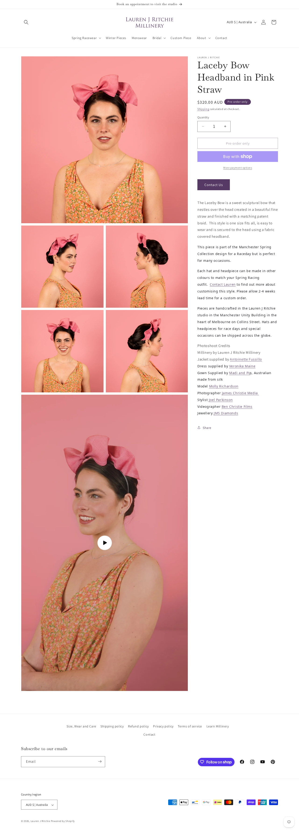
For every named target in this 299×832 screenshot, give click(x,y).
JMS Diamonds (226, 413)
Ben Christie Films (237, 406)
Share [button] (207, 427)
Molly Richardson (223, 386)
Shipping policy (112, 726)
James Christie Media (240, 392)
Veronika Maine (242, 366)
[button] (26, 22)
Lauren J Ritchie (40, 821)
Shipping (203, 109)
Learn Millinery (217, 726)
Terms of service (190, 726)
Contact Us (213, 184)
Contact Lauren (222, 284)
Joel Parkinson (221, 399)
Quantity (203, 117)
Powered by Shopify (63, 821)
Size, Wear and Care (81, 726)
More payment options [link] (237, 167)
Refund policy (138, 726)
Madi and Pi (239, 372)
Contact (149, 735)
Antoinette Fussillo (246, 359)
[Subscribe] (100, 761)
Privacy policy (163, 726)
